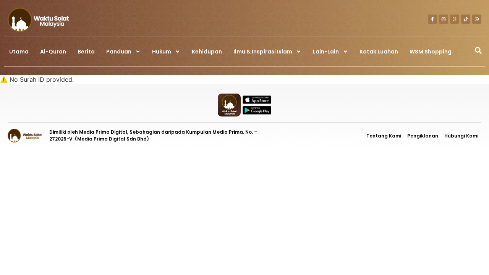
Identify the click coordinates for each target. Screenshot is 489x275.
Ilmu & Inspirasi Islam (262, 51)
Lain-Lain (326, 51)
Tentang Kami (383, 136)
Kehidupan (207, 51)
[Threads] (454, 19)
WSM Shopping (431, 51)
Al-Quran (53, 51)
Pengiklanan (422, 136)
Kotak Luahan (378, 51)
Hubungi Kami (461, 136)
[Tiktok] (465, 19)
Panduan (118, 51)
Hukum (161, 51)
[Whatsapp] (476, 19)
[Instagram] (443, 19)
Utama (19, 51)
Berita (86, 51)
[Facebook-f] (432, 19)
